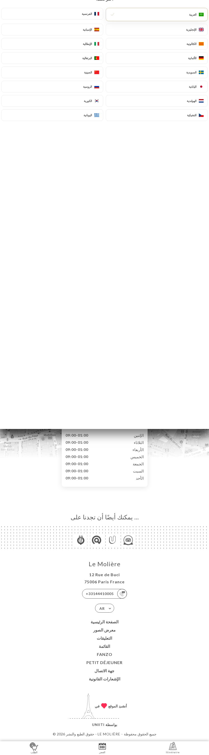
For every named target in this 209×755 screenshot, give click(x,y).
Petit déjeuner (104, 662)
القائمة (104, 646)
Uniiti (98, 724)
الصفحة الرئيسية (105, 621)
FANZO (104, 654)
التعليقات (104, 638)
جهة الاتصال (104, 670)
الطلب (34, 752)
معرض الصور (104, 629)
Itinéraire (173, 752)
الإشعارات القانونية (104, 678)
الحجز (102, 752)
